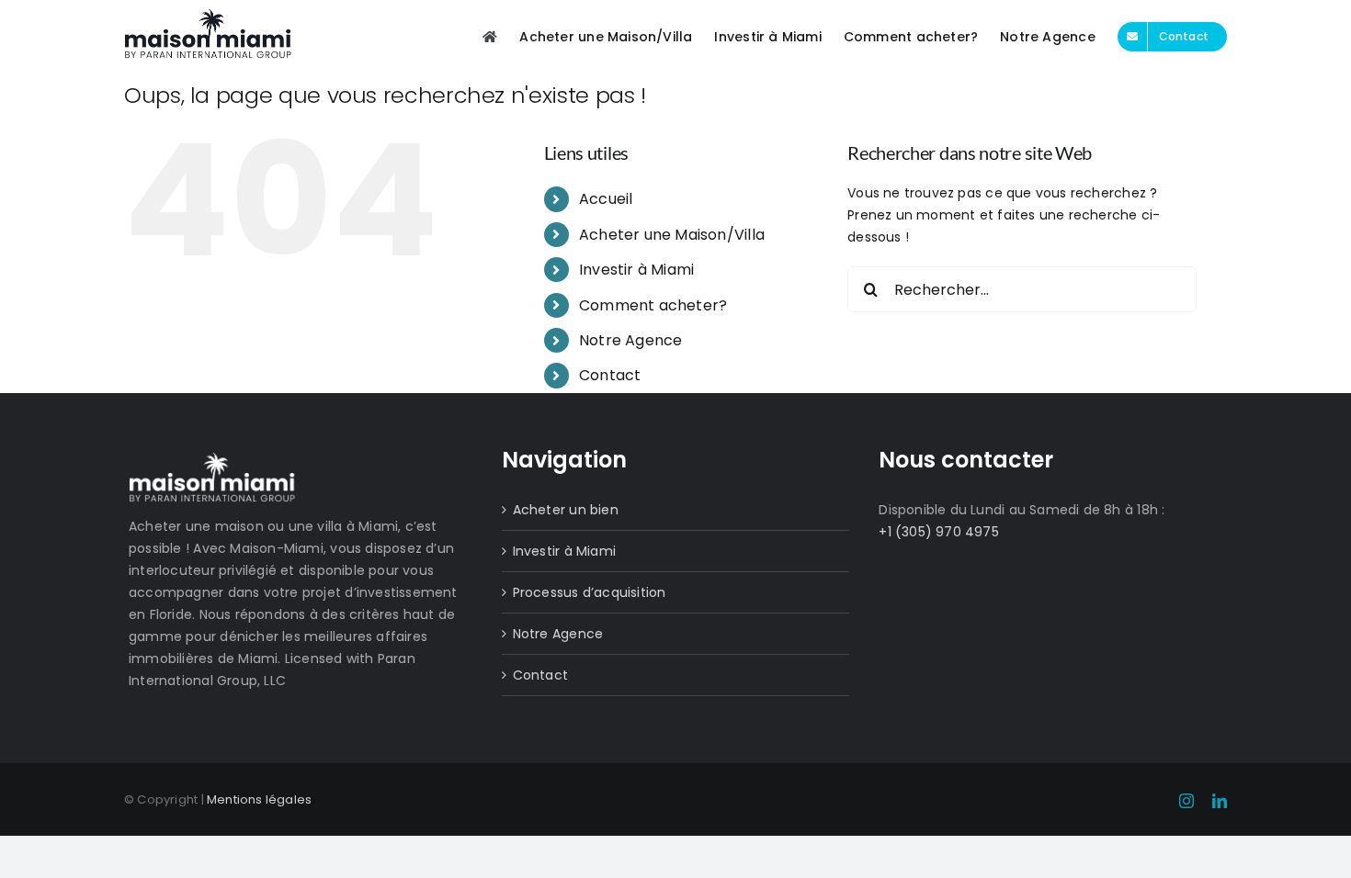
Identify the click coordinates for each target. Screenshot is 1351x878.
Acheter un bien (566, 510)
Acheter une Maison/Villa (672, 234)
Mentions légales (259, 799)
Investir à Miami (636, 269)
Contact (610, 375)
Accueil (605, 198)
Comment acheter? (653, 305)
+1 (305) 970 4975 (939, 532)
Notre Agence (631, 340)
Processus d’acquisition (589, 592)
